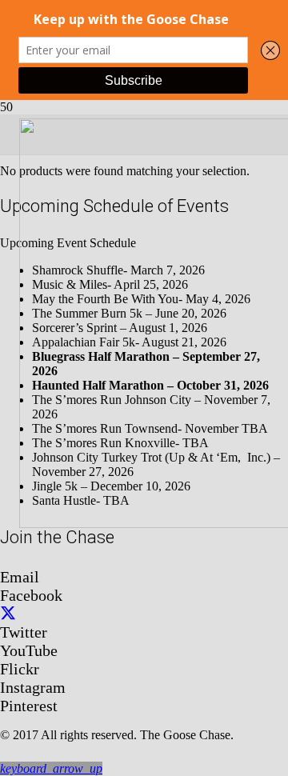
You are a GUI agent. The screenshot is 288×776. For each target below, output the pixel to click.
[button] (51, 768)
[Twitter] (8, 613)
